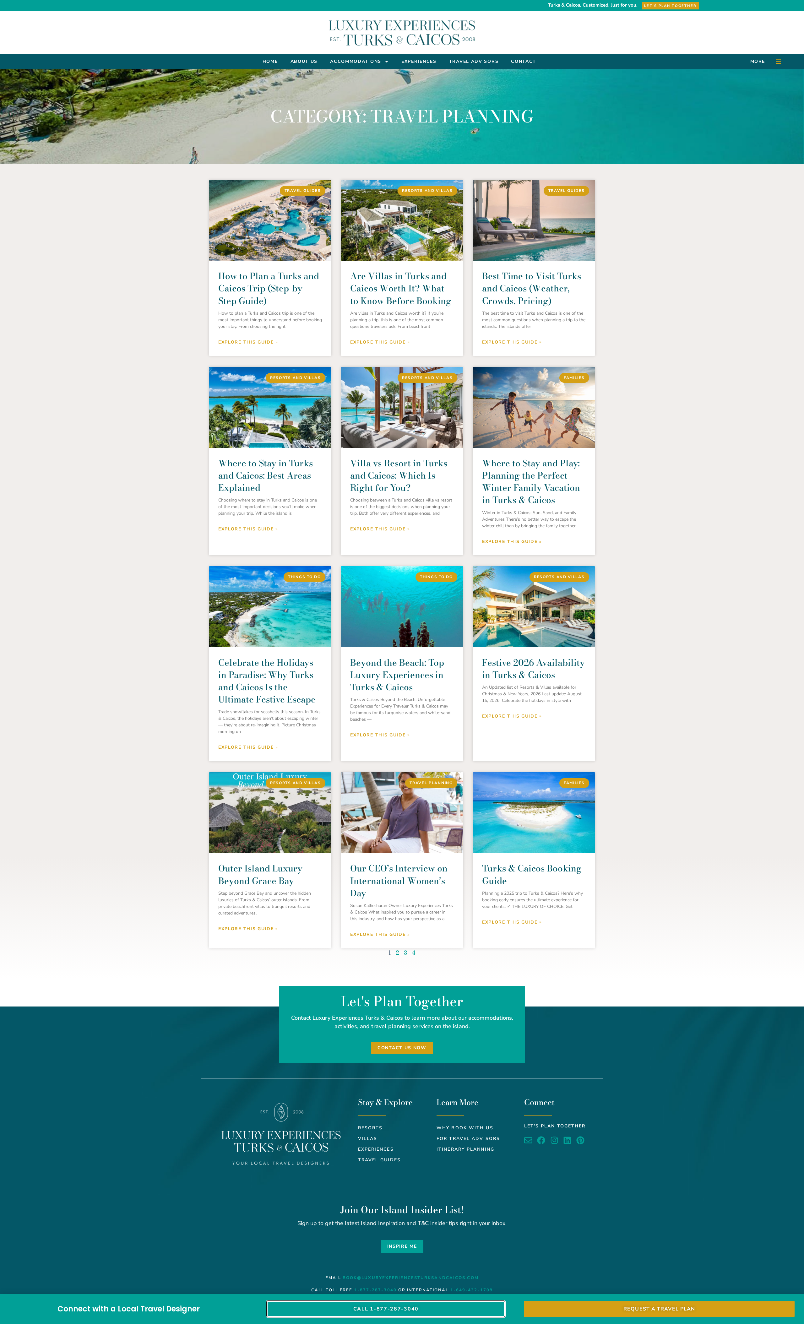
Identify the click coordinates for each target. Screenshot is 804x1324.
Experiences (419, 61)
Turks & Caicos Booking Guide (532, 874)
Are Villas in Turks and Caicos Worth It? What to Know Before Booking (400, 288)
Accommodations (355, 61)
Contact (523, 61)
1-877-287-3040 (375, 1290)
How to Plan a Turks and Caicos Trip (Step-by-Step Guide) (268, 288)
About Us (304, 61)
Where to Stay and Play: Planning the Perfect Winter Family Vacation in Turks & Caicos (531, 481)
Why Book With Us (465, 1128)
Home (270, 61)
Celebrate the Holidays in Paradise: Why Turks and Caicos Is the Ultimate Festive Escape (267, 681)
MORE (757, 61)
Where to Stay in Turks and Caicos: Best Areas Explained (265, 475)
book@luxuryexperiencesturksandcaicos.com (411, 1278)
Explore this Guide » (248, 342)
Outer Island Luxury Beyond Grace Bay (260, 874)
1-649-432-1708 (471, 1290)
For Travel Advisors (468, 1139)
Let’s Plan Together (555, 1126)
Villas (368, 1139)
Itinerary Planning (465, 1149)
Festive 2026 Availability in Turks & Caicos (533, 668)
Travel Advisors (474, 61)
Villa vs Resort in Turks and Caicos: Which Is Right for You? (398, 475)
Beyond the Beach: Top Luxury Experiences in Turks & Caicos (397, 675)
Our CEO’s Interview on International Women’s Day (399, 880)
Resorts (370, 1128)
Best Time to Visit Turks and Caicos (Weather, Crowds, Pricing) (531, 288)
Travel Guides (379, 1160)
